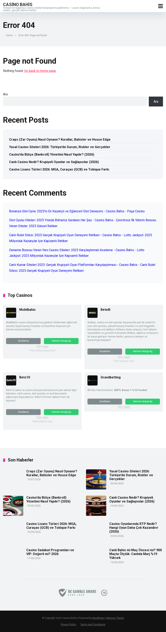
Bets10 (24, 377)
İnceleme (23, 340)
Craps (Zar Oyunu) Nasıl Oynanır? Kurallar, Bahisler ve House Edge (60, 139)
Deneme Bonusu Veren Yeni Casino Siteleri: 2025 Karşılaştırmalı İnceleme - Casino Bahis (71, 250)
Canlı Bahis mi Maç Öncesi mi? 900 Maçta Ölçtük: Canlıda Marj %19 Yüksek (135, 554)
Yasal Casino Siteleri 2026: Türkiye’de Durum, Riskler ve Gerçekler (59, 147)
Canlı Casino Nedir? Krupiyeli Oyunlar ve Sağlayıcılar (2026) (54, 162)
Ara (5, 94)
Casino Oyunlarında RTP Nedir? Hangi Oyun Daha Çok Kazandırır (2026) (133, 527)
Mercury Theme (115, 618)
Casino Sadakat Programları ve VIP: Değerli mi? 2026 (50, 552)
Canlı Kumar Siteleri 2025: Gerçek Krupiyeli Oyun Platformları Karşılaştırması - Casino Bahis (73, 265)
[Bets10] (11, 384)
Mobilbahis (27, 310)
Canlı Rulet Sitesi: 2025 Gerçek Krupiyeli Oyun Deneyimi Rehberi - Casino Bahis (65, 235)
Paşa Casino (136, 211)
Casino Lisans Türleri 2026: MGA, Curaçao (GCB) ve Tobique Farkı (59, 169)
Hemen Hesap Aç (61, 340)
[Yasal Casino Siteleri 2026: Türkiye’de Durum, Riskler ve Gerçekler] (96, 488)
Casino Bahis (17, 4)
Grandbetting (111, 377)
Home (9, 35)
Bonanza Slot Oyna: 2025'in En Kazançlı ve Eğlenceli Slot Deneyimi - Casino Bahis (66, 211)
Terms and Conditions (92, 624)
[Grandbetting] (92, 384)
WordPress (98, 618)
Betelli (105, 310)
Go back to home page (40, 71)
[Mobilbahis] (11, 317)
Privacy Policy (68, 624)
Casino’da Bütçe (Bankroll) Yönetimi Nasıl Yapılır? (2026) (51, 154)
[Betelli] (92, 317)
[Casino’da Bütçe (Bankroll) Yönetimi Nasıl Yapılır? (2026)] (13, 515)
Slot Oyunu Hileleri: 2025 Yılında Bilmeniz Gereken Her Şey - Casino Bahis (61, 220)
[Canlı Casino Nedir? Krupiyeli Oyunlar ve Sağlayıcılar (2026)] (96, 515)
